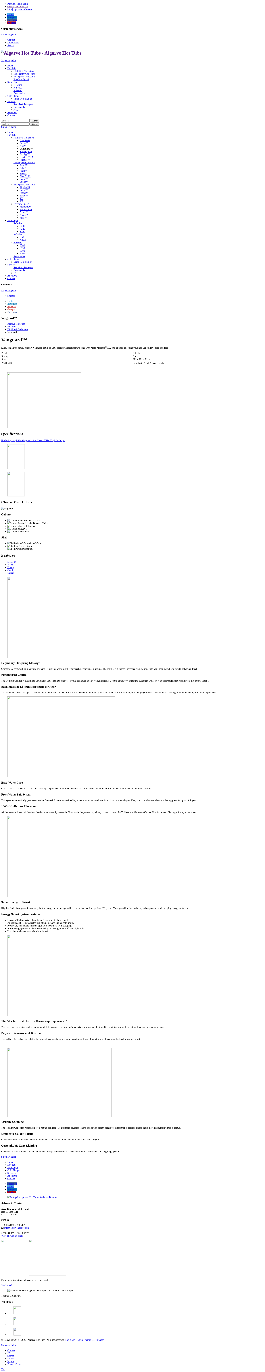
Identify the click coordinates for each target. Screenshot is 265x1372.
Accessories (19, 256)
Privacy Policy (14, 1364)
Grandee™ (25, 140)
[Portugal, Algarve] (32, 1197)
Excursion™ (26, 209)
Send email (6, 1285)
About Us (12, 275)
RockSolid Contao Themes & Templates (84, 1340)
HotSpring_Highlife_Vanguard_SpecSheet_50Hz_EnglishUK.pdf (33, 440)
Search (10, 45)
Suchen (34, 121)
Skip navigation (8, 34)
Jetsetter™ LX (27, 157)
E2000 (23, 253)
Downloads (13, 42)
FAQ (15, 273)
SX (21, 198)
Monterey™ (25, 206)
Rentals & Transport (23, 267)
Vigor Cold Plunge (22, 262)
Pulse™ (23, 168)
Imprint (10, 1361)
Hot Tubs (11, 135)
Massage (11, 562)
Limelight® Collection (24, 162)
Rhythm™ (25, 187)
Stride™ (24, 195)
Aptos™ (24, 215)
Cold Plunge (13, 259)
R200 (22, 226)
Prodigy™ (25, 154)
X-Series (17, 234)
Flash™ (23, 170)
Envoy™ (24, 143)
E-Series (17, 242)
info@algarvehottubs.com (16, 1227)
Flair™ (23, 173)
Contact (11, 39)
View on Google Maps (12, 1235)
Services (11, 264)
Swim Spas (12, 220)
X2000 (23, 239)
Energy (10, 567)
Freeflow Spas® (21, 204)
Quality (11, 570)
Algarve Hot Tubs (16, 324)
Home (10, 132)
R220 (22, 228)
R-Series (17, 223)
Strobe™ (24, 182)
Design (10, 573)
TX (21, 201)
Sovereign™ (26, 151)
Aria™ (23, 146)
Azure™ (24, 212)
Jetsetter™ (25, 159)
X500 (22, 237)
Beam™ (24, 179)
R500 (22, 231)
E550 (22, 248)
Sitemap (11, 295)
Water (10, 564)
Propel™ (24, 193)
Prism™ (24, 165)
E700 (22, 251)
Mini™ (23, 217)
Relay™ (24, 190)
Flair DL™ (25, 176)
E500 (22, 245)
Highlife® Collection (23, 137)
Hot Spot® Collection (24, 184)
